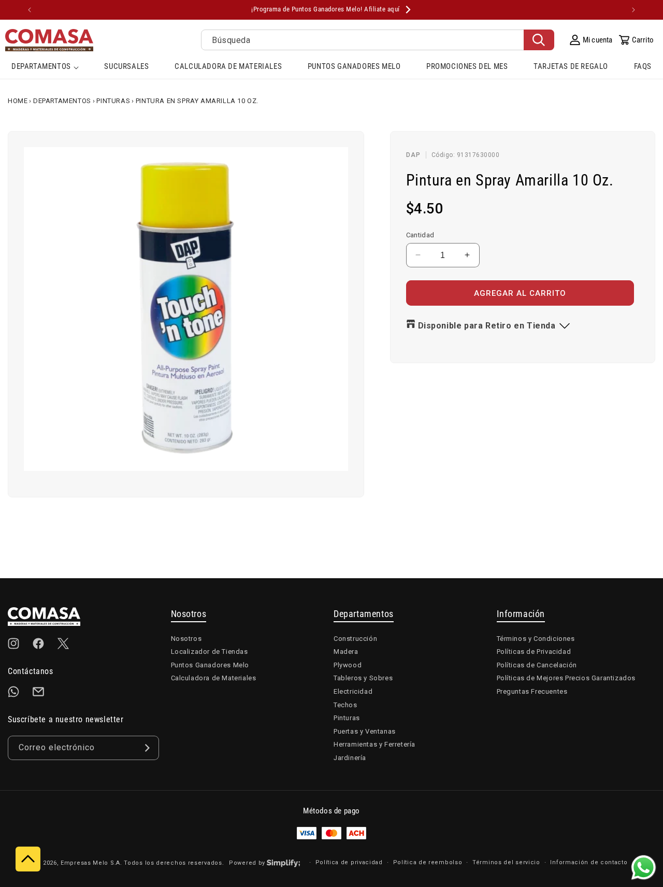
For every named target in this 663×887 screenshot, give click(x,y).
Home (17, 101)
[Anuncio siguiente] (633, 10)
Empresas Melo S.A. (92, 863)
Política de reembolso (428, 862)
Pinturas (113, 101)
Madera (346, 651)
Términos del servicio (506, 862)
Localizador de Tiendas (209, 651)
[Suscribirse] (147, 748)
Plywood (348, 665)
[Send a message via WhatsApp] (643, 867)
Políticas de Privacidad (534, 651)
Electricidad (353, 691)
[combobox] (377, 40)
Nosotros (186, 638)
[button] (45, 67)
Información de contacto (588, 862)
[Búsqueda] (539, 40)
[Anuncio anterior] (29, 10)
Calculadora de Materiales (213, 678)
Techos (345, 705)
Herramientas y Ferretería (374, 744)
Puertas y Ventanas (365, 731)
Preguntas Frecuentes (532, 691)
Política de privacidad (349, 862)
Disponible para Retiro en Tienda (487, 326)
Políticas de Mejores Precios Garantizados (566, 678)
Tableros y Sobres (363, 678)
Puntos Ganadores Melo (210, 665)
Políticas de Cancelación (537, 665)
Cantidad (420, 234)
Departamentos (62, 101)
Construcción (355, 638)
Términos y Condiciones (536, 638)
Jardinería (350, 758)
